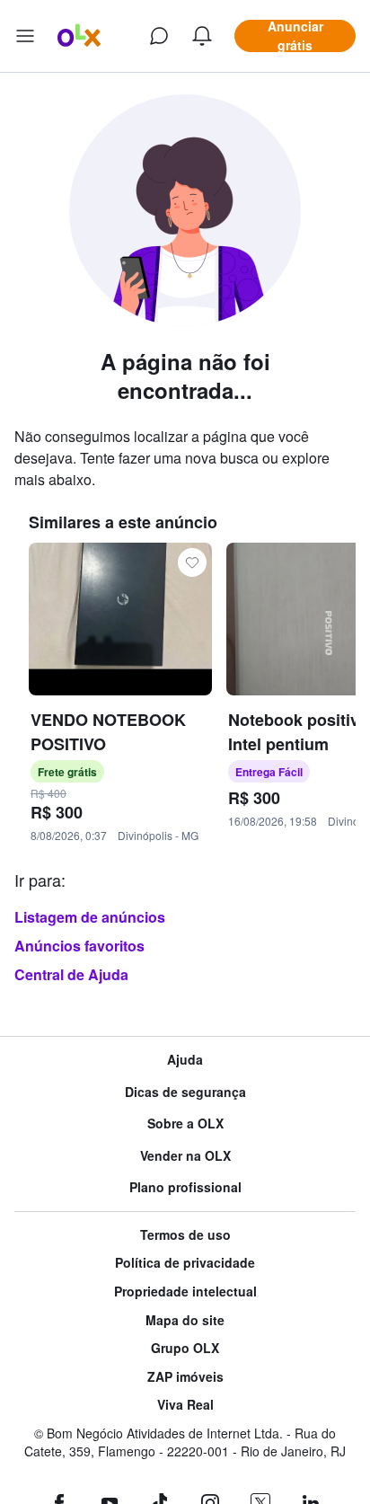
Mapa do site (185, 1320)
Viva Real (185, 1404)
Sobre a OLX (185, 1123)
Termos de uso (185, 1234)
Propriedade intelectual (185, 1291)
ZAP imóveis (185, 1376)
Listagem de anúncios (89, 917)
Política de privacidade (185, 1262)
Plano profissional (185, 1187)
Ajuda (185, 1059)
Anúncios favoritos (79, 945)
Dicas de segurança (185, 1092)
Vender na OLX (185, 1155)
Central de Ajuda (71, 974)
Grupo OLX (185, 1348)
